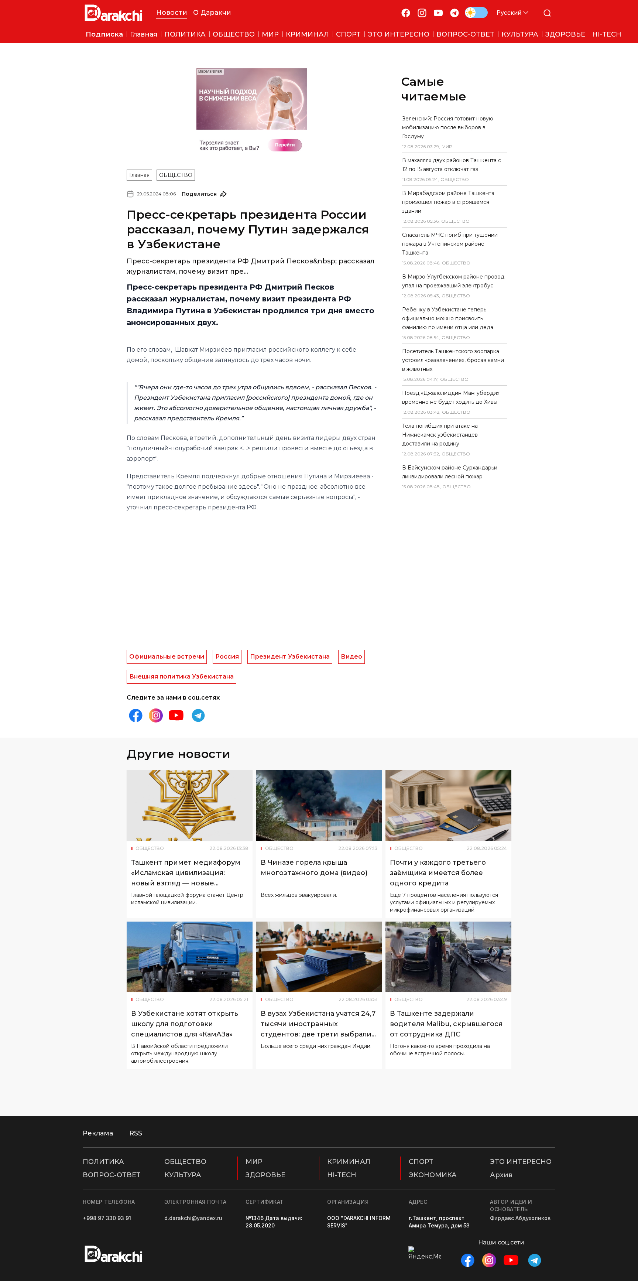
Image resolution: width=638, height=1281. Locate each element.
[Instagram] (422, 12)
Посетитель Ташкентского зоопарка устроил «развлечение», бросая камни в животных (453, 360)
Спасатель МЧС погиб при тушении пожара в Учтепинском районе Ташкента (450, 244)
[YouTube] (438, 12)
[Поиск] (547, 12)
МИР (254, 1162)
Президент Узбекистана (290, 656)
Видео (351, 656)
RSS (135, 1133)
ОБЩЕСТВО (175, 175)
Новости (171, 12)
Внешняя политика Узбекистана (181, 676)
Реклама (98, 1133)
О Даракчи (212, 12)
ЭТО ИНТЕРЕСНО (521, 1162)
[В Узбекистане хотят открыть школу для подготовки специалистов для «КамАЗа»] (190, 957)
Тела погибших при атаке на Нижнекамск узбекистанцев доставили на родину (440, 435)
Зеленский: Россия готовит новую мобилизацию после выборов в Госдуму (447, 127)
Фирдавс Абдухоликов (520, 1218)
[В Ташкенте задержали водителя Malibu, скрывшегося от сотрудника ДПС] (448, 957)
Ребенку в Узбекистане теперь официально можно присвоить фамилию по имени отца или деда (447, 318)
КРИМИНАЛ (348, 1162)
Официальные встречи (166, 656)
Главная (139, 175)
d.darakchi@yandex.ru (193, 1218)
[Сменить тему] (476, 12)
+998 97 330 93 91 (107, 1218)
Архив (501, 1175)
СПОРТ (421, 1162)
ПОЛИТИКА (103, 1162)
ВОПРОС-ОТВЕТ (112, 1175)
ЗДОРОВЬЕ (265, 1175)
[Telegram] (454, 12)
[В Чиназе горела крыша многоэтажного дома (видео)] (319, 805)
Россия (227, 656)
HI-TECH (341, 1175)
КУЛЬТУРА (182, 1175)
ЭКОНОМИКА (433, 1175)
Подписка (104, 34)
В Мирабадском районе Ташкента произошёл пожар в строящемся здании (448, 202)
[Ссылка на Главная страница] (113, 12)
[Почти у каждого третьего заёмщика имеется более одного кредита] (448, 805)
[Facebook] (405, 12)
